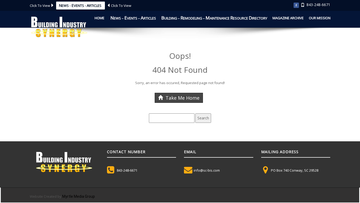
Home (99, 18)
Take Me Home (182, 98)
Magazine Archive (288, 18)
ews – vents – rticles (133, 18)
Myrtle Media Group (78, 196)
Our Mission (319, 18)
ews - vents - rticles (80, 5)
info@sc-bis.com (207, 170)
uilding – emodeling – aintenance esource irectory (214, 18)
